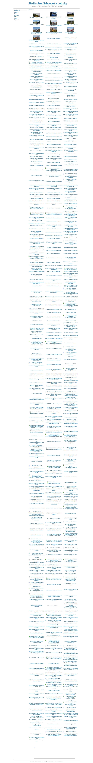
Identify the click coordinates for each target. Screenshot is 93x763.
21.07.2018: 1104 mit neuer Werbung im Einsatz (71, 490)
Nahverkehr (16, 16)
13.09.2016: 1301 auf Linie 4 (53, 663)
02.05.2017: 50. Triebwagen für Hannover (54, 590)
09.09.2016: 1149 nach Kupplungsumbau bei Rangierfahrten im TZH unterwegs (53, 670)
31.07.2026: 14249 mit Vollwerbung (36, 17)
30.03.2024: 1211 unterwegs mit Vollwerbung (53, 77)
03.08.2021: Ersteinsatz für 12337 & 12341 (54, 232)
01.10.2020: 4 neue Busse (37, 320)
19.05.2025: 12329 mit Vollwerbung (36, 50)
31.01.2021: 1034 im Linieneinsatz (36, 279)
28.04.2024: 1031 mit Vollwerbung (70, 68)
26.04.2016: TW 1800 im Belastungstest (70, 699)
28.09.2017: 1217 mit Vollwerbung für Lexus (71, 551)
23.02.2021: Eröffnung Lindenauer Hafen (36, 271)
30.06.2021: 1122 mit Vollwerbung (53, 238)
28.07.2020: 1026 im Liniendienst (70, 343)
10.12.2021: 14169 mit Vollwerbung (36, 192)
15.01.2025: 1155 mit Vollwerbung (53, 53)
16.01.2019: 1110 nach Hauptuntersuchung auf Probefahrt (70, 437)
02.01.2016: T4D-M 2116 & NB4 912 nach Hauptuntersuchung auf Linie (54, 735)
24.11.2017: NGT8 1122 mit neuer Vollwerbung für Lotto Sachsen (70, 536)
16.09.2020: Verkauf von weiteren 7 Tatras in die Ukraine (70, 326)
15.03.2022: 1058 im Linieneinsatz (36, 169)
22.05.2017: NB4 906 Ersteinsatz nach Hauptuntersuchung (36, 586)
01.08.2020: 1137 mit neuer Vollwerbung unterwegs (53, 344)
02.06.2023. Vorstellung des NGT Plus (54, 115)
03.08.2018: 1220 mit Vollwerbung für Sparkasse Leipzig (36, 490)
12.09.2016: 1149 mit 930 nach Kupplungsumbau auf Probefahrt (70, 665)
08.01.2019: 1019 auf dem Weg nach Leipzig (37, 443)
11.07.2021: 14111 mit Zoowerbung (36, 238)
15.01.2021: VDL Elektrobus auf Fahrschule (53, 282)
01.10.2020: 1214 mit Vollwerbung (53, 320)
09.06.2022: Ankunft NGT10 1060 (36, 150)
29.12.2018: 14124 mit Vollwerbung (54, 441)
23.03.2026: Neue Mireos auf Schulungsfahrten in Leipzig (36, 33)
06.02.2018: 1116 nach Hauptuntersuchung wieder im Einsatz (36, 515)
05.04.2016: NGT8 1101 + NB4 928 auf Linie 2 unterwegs (53, 711)
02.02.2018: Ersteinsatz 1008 (70, 513)
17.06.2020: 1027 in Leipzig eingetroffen (70, 356)
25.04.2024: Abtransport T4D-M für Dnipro (54, 70)
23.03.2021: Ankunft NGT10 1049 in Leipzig (36, 259)
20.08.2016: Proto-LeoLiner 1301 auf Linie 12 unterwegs (53, 676)
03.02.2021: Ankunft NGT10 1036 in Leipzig (70, 276)
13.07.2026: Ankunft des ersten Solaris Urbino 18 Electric (36, 25)
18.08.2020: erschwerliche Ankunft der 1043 (53, 338)
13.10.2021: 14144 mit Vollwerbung (70, 203)
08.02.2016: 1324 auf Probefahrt (54, 724)
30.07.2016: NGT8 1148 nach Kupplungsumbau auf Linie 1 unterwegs (53, 682)
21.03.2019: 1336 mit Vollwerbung (70, 417)
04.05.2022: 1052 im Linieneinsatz (36, 156)
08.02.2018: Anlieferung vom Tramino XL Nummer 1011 (70, 509)
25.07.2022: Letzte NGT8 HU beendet (54, 141)
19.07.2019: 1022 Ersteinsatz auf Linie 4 (53, 389)
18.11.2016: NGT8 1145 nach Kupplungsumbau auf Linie (53, 643)
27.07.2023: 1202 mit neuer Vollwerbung (36, 108)
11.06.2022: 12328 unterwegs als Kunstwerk (53, 147)
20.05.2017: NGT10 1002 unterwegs (54, 584)
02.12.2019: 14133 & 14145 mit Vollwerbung (53, 375)
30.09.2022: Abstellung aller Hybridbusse (54, 133)
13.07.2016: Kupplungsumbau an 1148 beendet (70, 687)
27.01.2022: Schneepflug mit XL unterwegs (54, 181)
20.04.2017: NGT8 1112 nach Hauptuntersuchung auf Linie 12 (36, 597)
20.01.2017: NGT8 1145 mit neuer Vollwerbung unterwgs (53, 623)
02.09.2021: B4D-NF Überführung (36, 225)
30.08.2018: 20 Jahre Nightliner (71, 477)
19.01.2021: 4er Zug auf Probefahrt (70, 279)
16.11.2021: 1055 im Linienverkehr (53, 198)
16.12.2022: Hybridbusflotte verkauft (54, 127)
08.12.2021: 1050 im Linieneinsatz (53, 192)
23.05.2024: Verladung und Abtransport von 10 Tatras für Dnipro (53, 65)
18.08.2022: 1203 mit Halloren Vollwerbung (54, 139)
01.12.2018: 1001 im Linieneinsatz (53, 455)
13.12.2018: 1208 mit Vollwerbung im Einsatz (37, 457)
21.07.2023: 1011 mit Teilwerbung (53, 108)
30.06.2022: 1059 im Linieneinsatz (70, 144)
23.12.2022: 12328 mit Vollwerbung (36, 127)
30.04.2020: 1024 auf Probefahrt (36, 370)
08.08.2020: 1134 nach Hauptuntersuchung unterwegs (37, 344)
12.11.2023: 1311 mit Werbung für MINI (36, 99)
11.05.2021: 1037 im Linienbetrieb (70, 247)
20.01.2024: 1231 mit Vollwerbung (36, 89)
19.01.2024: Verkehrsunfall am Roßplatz (53, 89)
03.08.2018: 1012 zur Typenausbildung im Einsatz (54, 490)
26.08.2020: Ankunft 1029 (37, 338)
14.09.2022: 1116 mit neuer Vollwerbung (53, 136)
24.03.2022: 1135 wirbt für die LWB (36, 165)
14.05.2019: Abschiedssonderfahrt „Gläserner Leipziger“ (70, 405)
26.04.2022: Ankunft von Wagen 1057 (71, 156)
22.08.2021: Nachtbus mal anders (53, 228)
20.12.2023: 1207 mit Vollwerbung (70, 92)
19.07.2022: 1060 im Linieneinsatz (70, 141)
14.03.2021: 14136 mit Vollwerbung (36, 262)
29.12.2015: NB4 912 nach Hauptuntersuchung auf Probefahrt (70, 735)
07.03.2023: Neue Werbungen (54, 121)
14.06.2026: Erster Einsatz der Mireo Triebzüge (71, 25)
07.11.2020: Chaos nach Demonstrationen (54, 309)
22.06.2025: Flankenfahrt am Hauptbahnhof (53, 47)
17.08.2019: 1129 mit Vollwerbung (36, 382)
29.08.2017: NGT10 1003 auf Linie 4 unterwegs (54, 568)
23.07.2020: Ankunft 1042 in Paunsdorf (53, 348)
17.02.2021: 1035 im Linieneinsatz (53, 271)
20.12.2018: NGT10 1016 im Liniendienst (70, 442)
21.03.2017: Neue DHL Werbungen (53, 605)
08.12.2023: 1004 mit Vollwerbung (53, 96)
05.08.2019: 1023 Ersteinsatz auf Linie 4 (53, 386)
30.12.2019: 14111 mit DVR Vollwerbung (53, 373)
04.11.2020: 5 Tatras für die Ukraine (54, 312)
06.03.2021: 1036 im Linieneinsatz (53, 262)
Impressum (16, 19)
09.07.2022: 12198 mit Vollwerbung (54, 144)
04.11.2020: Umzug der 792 (70, 309)
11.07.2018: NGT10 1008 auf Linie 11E (36, 493)
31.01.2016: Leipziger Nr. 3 (71, 724)
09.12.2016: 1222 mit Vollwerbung (36, 633)
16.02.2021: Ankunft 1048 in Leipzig (71, 271)
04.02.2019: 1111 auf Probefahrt (37, 436)
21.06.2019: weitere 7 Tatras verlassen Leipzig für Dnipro (53, 395)
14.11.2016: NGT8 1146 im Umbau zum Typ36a (36, 649)
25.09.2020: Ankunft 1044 (71, 320)
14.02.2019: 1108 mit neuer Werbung (71, 431)
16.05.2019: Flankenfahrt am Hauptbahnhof (53, 403)
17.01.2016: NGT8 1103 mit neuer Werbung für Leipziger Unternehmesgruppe (70, 728)
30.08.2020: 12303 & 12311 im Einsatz (53, 332)
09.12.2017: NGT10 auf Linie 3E (37, 535)
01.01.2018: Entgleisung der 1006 (53, 518)
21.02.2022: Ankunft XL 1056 (36, 175)
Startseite (16, 12)
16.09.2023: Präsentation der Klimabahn (36, 105)
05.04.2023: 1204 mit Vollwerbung (70, 118)
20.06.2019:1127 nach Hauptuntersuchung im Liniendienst (71, 395)
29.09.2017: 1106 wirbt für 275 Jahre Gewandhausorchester (54, 551)
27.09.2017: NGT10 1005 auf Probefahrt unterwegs (36, 556)
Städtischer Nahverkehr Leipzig (47, 3)
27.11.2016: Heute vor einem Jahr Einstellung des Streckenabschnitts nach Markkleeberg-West (54, 637)
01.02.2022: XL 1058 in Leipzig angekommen (71, 177)
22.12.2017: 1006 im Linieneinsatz (36, 523)
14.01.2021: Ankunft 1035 (37, 286)
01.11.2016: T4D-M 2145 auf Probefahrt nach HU (53, 649)
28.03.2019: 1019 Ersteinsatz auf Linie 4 (36, 417)
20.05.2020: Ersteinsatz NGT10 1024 (54, 364)
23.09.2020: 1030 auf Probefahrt (36, 324)
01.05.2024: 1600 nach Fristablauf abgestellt (53, 68)
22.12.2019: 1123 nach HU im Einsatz (71, 373)
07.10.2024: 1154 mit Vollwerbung (53, 59)
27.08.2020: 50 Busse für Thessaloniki (70, 335)
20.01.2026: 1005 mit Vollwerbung (53, 38)
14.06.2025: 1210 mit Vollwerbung (70, 47)
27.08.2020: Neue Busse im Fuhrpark (54, 335)
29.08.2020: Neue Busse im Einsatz (71, 332)
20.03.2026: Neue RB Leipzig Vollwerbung (70, 33)
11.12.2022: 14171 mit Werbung (71, 127)
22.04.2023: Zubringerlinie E (53, 118)
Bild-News (16, 15)
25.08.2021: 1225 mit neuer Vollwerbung (36, 228)
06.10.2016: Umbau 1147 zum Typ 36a (36, 657)
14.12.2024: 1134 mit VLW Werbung (36, 56)
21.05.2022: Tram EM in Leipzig (54, 154)
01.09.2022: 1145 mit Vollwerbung (36, 139)
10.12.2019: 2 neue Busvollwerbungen (36, 375)
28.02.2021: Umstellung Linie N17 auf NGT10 (53, 265)
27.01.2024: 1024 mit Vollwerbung (70, 86)
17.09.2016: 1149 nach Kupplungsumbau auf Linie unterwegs (70, 659)
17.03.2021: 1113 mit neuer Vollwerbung (53, 258)
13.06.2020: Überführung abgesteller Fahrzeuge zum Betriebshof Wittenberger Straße (37, 359)
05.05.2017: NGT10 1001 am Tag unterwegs (36, 591)
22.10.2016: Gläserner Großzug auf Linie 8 (54, 652)
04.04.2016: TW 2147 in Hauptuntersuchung (70, 711)
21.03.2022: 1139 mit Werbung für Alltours (54, 165)
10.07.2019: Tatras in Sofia (37, 393)
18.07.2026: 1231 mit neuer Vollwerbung (70, 18)
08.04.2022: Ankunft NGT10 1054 (70, 159)
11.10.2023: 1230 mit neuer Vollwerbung (36, 102)
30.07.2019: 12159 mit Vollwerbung (70, 386)
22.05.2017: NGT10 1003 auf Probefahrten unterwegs (70, 580)
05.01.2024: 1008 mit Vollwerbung (36, 92)
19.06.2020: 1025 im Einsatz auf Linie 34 (54, 354)
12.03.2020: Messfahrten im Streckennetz (70, 371)
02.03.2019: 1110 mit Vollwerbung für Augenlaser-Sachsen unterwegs (37, 428)
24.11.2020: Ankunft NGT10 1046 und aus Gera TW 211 (71, 306)
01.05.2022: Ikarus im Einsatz (54, 156)
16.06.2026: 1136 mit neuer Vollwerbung (53, 25)
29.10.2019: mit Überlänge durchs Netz (36, 379)
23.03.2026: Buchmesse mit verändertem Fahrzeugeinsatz (54, 33)
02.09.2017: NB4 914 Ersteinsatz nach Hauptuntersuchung (53, 562)
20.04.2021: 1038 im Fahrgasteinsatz (71, 250)
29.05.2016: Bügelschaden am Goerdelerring (53, 693)
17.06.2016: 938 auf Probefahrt (54, 690)
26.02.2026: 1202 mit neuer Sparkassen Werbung (36, 41)
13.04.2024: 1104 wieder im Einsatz (54, 73)
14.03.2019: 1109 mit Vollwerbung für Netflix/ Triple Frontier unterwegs (53, 423)
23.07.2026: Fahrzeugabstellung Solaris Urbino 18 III (53, 18)
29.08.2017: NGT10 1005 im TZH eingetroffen (70, 562)
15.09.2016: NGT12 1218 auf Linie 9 (36, 663)
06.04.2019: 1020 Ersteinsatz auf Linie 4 (70, 414)
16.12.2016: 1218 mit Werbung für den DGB (53, 629)
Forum (15, 13)
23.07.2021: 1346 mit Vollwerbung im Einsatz (53, 235)
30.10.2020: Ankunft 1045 (71, 312)
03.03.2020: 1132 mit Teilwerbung (36, 373)
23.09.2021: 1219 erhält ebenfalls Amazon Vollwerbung (70, 215)
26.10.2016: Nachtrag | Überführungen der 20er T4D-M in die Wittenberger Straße (36, 652)
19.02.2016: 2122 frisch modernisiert (71, 720)
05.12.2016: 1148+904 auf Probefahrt (71, 633)
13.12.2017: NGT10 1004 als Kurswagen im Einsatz (70, 531)
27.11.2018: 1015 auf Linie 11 (36, 461)
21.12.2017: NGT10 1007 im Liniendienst (70, 525)
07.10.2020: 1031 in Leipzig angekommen (70, 318)
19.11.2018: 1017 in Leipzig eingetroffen (70, 462)
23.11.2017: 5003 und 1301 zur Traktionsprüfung (36, 542)
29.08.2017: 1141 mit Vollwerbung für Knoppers (37, 568)
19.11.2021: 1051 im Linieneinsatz (36, 198)
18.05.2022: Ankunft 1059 (71, 154)
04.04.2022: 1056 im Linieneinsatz (53, 162)
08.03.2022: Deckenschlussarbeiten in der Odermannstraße (54, 171)
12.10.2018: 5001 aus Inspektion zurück (70, 468)
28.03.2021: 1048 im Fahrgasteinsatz (71, 253)
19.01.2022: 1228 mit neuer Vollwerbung (70, 182)
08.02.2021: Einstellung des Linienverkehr (54, 275)
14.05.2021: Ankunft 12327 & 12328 (54, 247)
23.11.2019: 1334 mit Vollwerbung (70, 375)
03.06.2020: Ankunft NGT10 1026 (70, 359)
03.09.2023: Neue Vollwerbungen (54, 105)
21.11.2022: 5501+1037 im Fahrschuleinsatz (53, 129)
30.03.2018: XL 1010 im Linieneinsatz (36, 503)
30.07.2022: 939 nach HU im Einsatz (37, 141)
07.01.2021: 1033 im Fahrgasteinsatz (54, 286)
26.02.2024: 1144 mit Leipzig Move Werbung (53, 83)
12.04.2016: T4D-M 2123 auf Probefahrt (70, 705)
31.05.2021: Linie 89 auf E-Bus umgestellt (71, 244)
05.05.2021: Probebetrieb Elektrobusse (53, 250)
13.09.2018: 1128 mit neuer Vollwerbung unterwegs (36, 478)
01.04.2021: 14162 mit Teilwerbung (53, 253)
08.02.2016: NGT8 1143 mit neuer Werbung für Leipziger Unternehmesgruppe (36, 724)
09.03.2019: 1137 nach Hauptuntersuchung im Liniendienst (71, 423)
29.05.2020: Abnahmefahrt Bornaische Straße (36, 366)
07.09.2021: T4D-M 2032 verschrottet (54, 221)
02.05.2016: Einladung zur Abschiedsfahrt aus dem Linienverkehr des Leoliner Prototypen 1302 (54, 698)
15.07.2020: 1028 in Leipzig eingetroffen (70, 350)
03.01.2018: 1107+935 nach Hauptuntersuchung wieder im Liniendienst (36, 518)
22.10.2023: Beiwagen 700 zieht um (70, 99)
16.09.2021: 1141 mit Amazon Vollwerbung (54, 218)
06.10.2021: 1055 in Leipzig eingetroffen (70, 209)
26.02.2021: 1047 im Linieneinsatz (70, 265)
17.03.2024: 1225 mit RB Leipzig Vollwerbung (53, 80)
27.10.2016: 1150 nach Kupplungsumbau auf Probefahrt (70, 649)
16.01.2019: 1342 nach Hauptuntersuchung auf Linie (53, 437)
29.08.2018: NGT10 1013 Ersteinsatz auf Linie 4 (36, 484)
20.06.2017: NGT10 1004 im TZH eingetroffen (36, 580)
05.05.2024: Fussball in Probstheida (37, 68)
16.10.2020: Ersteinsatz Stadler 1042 (54, 317)
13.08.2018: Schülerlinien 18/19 (71, 482)
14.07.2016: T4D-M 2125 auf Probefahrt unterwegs (53, 687)
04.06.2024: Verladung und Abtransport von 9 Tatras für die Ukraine (36, 65)
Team (15, 18)
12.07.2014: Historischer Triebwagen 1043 (37, 740)
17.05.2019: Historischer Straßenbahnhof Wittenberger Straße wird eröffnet (71, 398)
